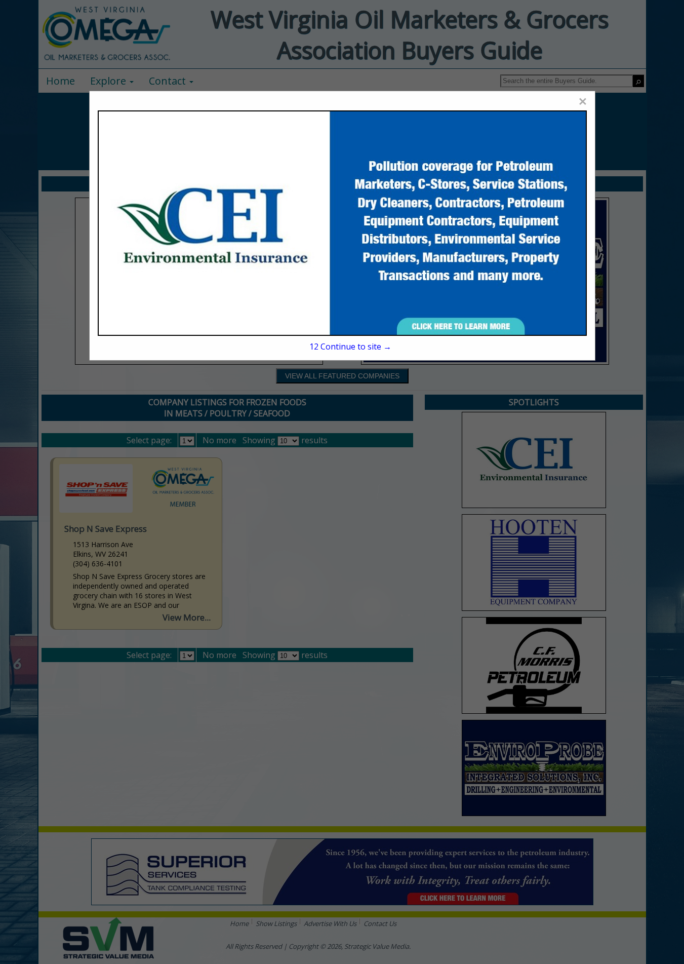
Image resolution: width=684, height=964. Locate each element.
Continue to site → (350, 346)
